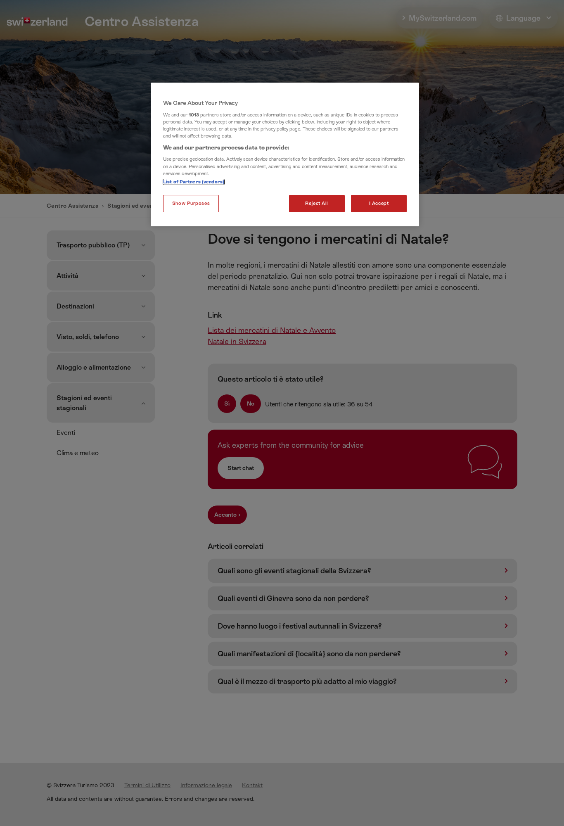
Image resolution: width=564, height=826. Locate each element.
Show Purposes (191, 203)
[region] (285, 154)
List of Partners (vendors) (193, 182)
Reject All (316, 203)
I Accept (379, 203)
